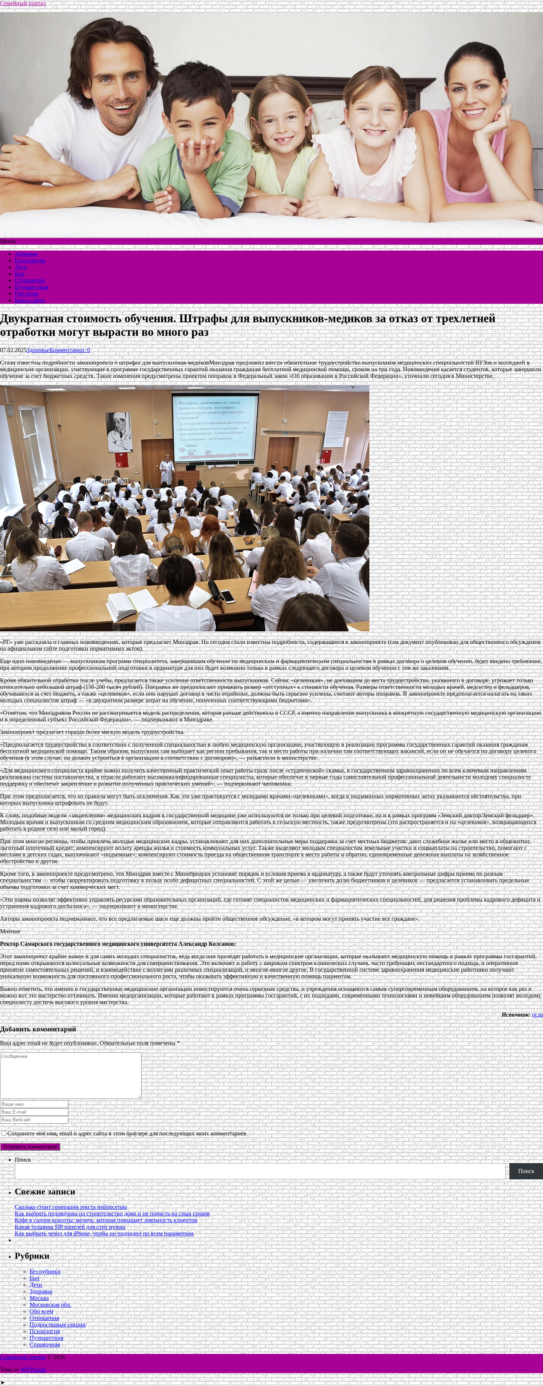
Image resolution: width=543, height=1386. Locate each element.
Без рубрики (45, 1271)
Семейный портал (23, 3)
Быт (20, 273)
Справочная (45, 1344)
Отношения (29, 280)
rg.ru (537, 1014)
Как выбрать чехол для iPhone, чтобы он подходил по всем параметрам (104, 1233)
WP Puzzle (33, 1369)
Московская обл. (50, 1304)
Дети (21, 267)
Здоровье (26, 254)
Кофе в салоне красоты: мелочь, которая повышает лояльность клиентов (106, 1220)
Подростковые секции (58, 1324)
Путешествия (31, 287)
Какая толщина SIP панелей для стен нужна (70, 1227)
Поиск (23, 1159)
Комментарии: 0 (69, 350)
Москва (39, 1298)
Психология (30, 260)
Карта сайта (30, 300)
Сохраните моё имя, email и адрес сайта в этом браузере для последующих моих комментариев (126, 1133)
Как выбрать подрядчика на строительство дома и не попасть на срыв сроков (112, 1213)
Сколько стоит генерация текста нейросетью (71, 1207)
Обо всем (26, 293)
